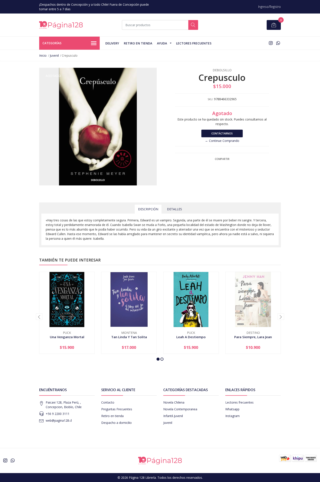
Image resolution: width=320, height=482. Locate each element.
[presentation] (39, 316)
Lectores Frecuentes (193, 43)
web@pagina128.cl (59, 420)
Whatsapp (232, 409)
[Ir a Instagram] (271, 43)
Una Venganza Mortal (67, 337)
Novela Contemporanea (180, 409)
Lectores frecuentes (239, 402)
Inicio (43, 55)
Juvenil (54, 55)
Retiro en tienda (138, 43)
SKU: (210, 99)
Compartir (222, 159)
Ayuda (162, 43)
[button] (158, 359)
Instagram (232, 416)
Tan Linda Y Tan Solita (129, 337)
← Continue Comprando (222, 141)
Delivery (112, 43)
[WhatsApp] (278, 43)
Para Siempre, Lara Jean (253, 337)
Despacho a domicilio (116, 423)
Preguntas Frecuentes (116, 409)
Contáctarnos (222, 133)
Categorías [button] (51, 43)
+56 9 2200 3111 (57, 414)
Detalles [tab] (174, 209)
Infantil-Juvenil (173, 416)
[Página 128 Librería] (61, 25)
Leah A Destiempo (191, 337)
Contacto (107, 402)
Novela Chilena (173, 402)
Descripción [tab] (148, 209)
